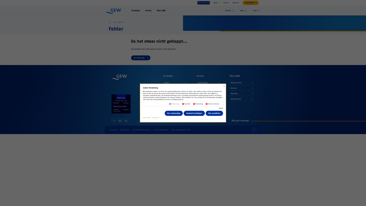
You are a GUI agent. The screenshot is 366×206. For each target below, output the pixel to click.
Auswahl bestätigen (194, 113)
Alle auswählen (214, 113)
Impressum (155, 117)
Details (221, 108)
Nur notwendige (173, 113)
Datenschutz (147, 117)
